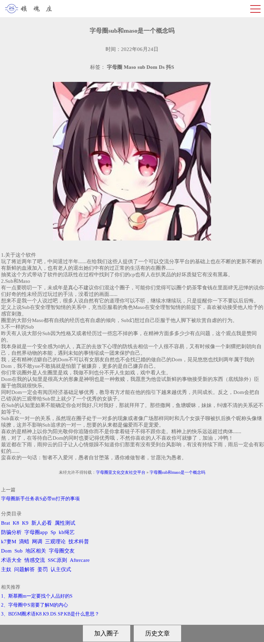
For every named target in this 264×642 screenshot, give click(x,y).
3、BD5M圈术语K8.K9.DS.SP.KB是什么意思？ (50, 614)
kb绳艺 (67, 532)
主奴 (6, 569)
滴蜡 (24, 541)
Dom (6, 551)
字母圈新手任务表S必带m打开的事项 (40, 498)
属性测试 (65, 523)
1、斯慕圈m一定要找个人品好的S (37, 596)
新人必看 (41, 523)
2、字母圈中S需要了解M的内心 (34, 605)
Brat (5, 523)
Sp (53, 532)
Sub (18, 551)
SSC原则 (57, 560)
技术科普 (78, 541)
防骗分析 (11, 532)
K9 (25, 523)
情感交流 (34, 560)
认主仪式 (61, 569)
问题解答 (24, 569)
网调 (37, 541)
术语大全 (11, 560)
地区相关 (35, 551)
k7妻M (8, 541)
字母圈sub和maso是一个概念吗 (177, 472)
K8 (16, 523)
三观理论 (55, 541)
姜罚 (42, 569)
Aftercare (80, 560)
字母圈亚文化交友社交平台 (120, 472)
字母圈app (36, 532)
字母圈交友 (62, 551)
